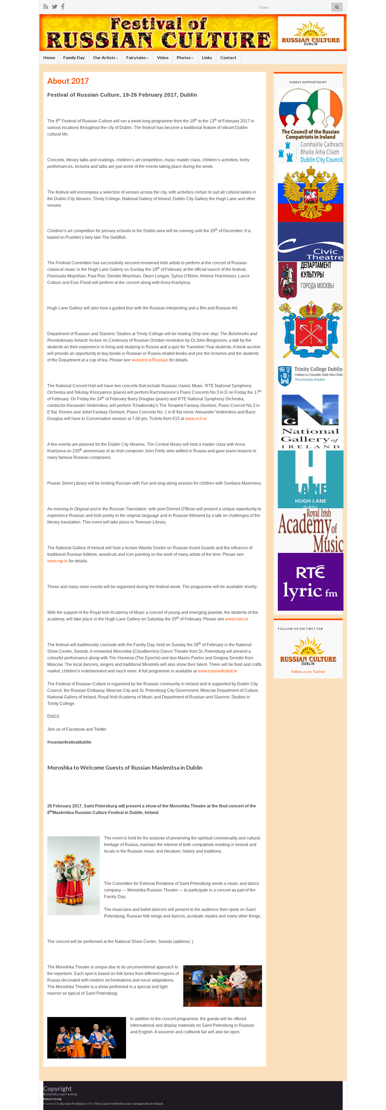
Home (49, 57)
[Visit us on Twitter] (308, 649)
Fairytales (136, 57)
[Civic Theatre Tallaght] (310, 240)
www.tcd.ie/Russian (150, 360)
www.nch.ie (196, 418)
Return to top (52, 1099)
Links (207, 57)
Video (163, 57)
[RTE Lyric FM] (310, 581)
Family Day (74, 57)
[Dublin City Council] (310, 151)
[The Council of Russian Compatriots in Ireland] (310, 113)
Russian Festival (71, 1104)
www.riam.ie (236, 619)
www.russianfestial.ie (217, 671)
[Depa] (310, 280)
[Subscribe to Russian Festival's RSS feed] (45, 5)
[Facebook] (63, 5)
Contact (228, 57)
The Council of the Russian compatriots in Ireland (129, 1104)
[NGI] (310, 420)
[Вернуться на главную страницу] (193, 32)
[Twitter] (55, 5)
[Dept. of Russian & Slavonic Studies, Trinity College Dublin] (310, 374)
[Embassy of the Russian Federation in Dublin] (310, 192)
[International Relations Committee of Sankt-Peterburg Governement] (310, 328)
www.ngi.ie (57, 561)
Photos (184, 57)
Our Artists (104, 57)
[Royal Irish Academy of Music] (310, 529)
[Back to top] (374, 1098)
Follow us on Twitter (308, 671)
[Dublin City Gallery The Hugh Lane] (310, 478)
